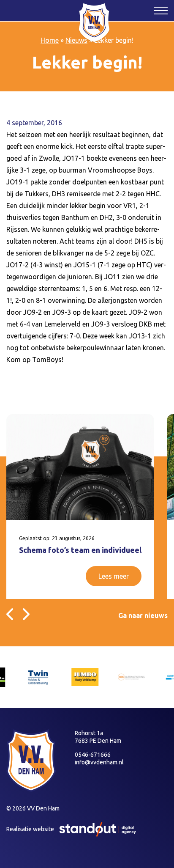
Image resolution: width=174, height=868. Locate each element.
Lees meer (113, 576)
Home (50, 40)
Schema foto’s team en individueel (80, 550)
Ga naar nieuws (143, 615)
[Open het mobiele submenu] (161, 10)
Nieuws (76, 40)
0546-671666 (93, 754)
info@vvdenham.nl (99, 762)
